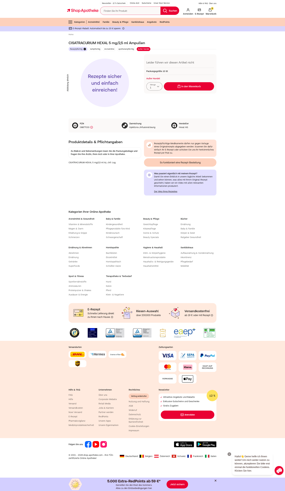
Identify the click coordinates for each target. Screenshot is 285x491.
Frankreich (198, 456)
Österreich (165, 456)
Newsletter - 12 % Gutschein (114, 3)
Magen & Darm (76, 228)
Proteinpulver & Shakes (80, 290)
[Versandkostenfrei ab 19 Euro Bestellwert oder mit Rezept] (212, 315)
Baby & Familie (188, 228)
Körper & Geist (188, 233)
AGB (131, 406)
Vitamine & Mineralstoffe (81, 224)
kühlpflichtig (95, 49)
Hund (108, 282)
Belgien (148, 456)
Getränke (73, 261)
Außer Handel (143, 49)
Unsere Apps (105, 421)
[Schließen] (215, 480)
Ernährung (186, 224)
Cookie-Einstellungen (139, 426)
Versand (72, 403)
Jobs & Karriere (106, 408)
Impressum (134, 430)
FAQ (71, 395)
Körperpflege (149, 228)
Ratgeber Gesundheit (191, 237)
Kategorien (79, 22)
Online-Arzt (134, 3)
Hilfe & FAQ (203, 3)
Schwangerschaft (114, 237)
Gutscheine (146, 3)
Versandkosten (76, 408)
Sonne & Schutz (151, 233)
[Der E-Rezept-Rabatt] (123, 29)
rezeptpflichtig (76, 49)
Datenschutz (135, 414)
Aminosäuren (75, 286)
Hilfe (71, 399)
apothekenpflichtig (126, 49)
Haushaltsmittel (151, 266)
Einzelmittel (111, 257)
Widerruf (133, 410)
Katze (108, 286)
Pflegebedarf (187, 261)
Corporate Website (108, 399)
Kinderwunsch (113, 233)
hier (150, 488)
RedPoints (165, 22)
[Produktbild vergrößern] (105, 83)
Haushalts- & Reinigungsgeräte (158, 261)
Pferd (108, 290)
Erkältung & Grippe (78, 233)
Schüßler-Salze (113, 266)
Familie (106, 22)
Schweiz (181, 456)
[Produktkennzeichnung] (91, 127)
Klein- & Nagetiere (115, 294)
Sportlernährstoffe (77, 282)
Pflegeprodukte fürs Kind (118, 228)
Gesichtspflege (150, 224)
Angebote (152, 22)
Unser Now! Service (162, 3)
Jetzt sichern (177, 484)
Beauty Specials (151, 237)
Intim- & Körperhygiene (154, 253)
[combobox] (154, 86)
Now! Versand (75, 412)
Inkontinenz (186, 257)
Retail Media (105, 403)
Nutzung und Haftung (139, 401)
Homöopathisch (113, 261)
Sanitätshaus (137, 22)
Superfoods (74, 266)
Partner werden (106, 412)
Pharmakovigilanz (77, 421)
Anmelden (190, 415)
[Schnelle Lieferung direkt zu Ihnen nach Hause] (112, 317)
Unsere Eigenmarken (108, 425)
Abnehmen (74, 253)
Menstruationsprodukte (154, 257)
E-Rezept (73, 416)
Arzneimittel (94, 22)
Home (71, 34)
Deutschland (131, 456)
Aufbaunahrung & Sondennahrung (197, 253)
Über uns (212, 3)
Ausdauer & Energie (78, 294)
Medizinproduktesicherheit (81, 425)
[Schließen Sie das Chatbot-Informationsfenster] (229, 454)
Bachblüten (111, 253)
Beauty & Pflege (120, 22)
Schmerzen (74, 237)
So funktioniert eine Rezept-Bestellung (180, 162)
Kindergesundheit (114, 224)
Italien (214, 456)
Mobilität (185, 266)
